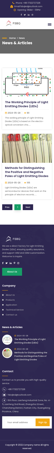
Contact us (11, 314)
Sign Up (42, 422)
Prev (7, 207)
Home (12, 38)
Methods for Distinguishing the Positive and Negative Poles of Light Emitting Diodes (26, 172)
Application (11, 304)
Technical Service (15, 309)
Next (28, 207)
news (22, 38)
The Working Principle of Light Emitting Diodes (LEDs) (26, 104)
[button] (49, 24)
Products (10, 299)
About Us (12, 271)
